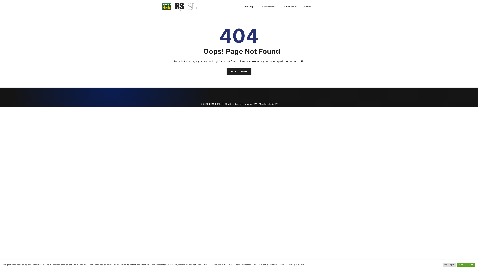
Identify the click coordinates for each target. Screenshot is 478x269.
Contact (307, 6)
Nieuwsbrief (290, 6)
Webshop (249, 6)
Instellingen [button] (449, 265)
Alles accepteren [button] (466, 265)
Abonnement (269, 6)
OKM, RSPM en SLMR (220, 104)
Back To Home (239, 71)
